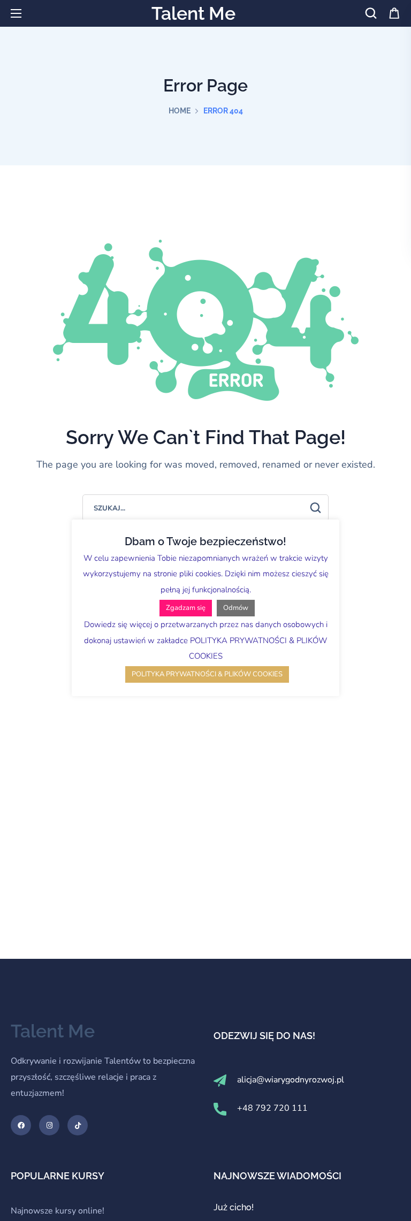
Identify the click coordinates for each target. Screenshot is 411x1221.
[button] (371, 13)
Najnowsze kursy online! (57, 1211)
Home (180, 110)
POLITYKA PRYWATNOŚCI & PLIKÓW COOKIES (207, 674)
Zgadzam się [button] (186, 608)
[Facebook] (21, 1125)
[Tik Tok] (77, 1125)
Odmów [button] (235, 608)
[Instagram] (49, 1125)
